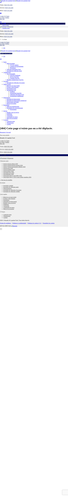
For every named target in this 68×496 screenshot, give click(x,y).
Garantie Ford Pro (14, 78)
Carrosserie (10, 115)
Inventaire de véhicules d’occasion (16, 82)
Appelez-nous (6, 28)
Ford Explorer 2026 (8, 171)
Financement (6, 97)
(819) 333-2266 (9, 7)
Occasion (5, 81)
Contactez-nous (11, 121)
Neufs (4, 62)
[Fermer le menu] (1, 59)
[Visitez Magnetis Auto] (14, 226)
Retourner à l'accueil (5, 132)
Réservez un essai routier (13, 85)
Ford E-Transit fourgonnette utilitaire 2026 (14, 167)
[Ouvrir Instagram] (10, 26)
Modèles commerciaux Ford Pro (15, 80)
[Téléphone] (1, 2)
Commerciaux (7, 72)
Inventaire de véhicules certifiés (11, 191)
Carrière (9, 124)
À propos (5, 120)
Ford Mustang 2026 (8, 174)
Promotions (6, 105)
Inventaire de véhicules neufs (14, 71)
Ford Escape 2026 (8, 168)
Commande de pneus (12, 117)
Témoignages (10, 123)
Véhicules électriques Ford (14, 69)
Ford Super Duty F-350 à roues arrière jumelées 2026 (17, 177)
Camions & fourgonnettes (16, 66)
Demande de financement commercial (16, 100)
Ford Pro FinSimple (15, 75)
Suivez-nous (5, 25)
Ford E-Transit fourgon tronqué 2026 (13, 165)
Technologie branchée (15, 93)
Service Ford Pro (14, 77)
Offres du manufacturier (13, 106)
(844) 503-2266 (8, 5)
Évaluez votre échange (12, 87)
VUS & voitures (14, 65)
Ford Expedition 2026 (9, 169)
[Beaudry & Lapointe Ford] (15, 0)
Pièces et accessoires (8, 209)
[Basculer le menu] (1, 22)
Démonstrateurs (7, 188)
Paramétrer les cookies (48, 223)
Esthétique (9, 114)
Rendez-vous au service (6, 53)
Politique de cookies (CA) (34, 223)
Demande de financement (13, 99)
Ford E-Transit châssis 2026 (10, 164)
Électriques (13, 68)
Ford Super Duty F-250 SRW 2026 (12, 175)
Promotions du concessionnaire (15, 108)
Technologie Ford (11, 90)
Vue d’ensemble (11, 74)
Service (5, 111)
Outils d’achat (7, 84)
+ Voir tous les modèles (6, 180)
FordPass (12, 91)
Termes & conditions (5, 223)
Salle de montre (11, 63)
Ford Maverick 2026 (8, 172)
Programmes (13, 109)
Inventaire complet (8, 185)
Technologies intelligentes (16, 96)
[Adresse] (1, 13)
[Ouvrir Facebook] (3, 26)
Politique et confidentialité (19, 223)
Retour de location (11, 103)
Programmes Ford (11, 88)
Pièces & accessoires (12, 118)
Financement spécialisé (13, 102)
